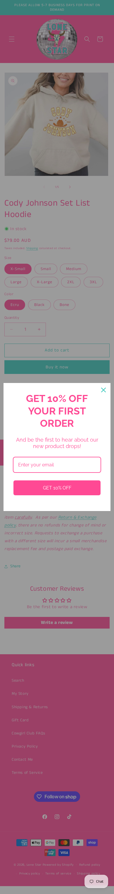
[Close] (103, 390)
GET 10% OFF (57, 488)
